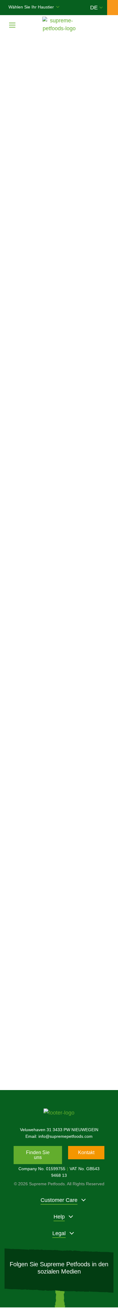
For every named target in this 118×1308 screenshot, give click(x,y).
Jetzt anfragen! (59, 1056)
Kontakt (86, 1152)
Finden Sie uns (38, 1155)
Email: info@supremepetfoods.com (59, 1136)
